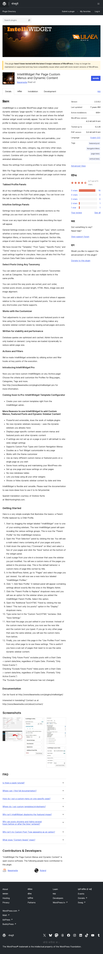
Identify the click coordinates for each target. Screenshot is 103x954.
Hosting (6, 898)
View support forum (80, 236)
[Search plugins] (29, 20)
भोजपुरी (11, 935)
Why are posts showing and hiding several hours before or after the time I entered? (22, 822)
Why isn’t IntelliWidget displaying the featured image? (27, 814)
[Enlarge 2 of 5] (19, 734)
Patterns (32, 902)
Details (8, 91)
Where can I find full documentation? (20, 791)
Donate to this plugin (80, 260)
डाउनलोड (96, 78)
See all (97, 212)
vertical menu (94, 159)
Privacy (6, 902)
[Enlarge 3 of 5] (41, 720)
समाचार (5, 893)
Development (50, 91)
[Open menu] (99, 4)
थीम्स (30, 893)
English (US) (95, 138)
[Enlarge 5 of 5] (63, 750)
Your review (76, 212)
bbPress (8, 919)
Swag (82, 902)
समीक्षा (19, 91)
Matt (6, 915)
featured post (94, 143)
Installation (33, 91)
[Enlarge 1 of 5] (19, 720)
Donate (82, 898)
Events (81, 893)
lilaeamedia (22, 82)
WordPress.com (11, 911)
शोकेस (30, 889)
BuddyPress (9, 924)
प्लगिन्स (30, 898)
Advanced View (78, 166)
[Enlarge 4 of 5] (63, 720)
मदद (98, 91)
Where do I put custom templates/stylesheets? (24, 806)
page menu (95, 154)
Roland (43, 870)
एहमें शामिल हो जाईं (85, 889)
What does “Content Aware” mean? (19, 840)
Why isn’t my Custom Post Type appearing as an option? (29, 832)
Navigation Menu (93, 148)
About (5, 889)
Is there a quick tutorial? (14, 783)
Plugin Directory (9, 11)
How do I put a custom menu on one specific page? (26, 799)
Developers (58, 898)
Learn (55, 889)
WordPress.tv (60, 902)
